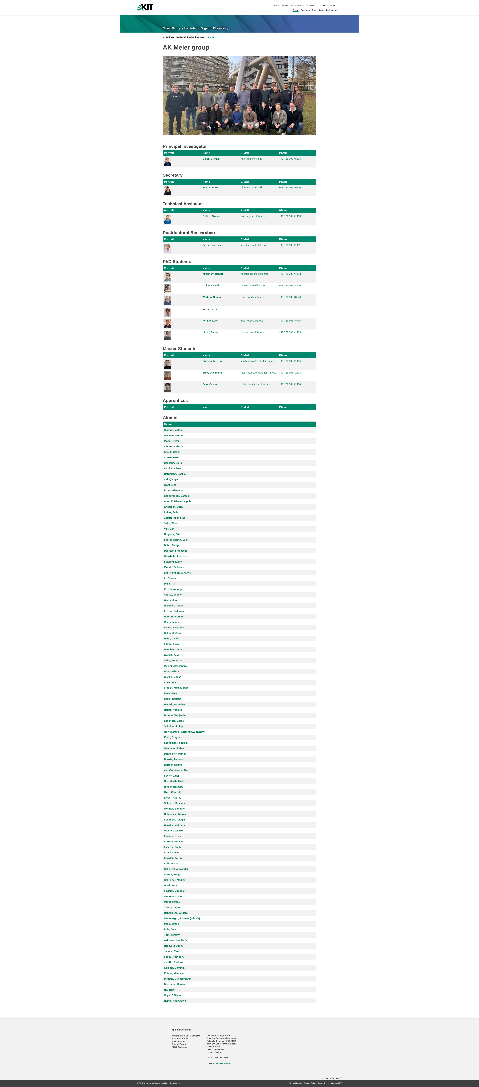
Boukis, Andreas (173, 759)
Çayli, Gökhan (172, 995)
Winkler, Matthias (174, 825)
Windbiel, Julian (173, 649)
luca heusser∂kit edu (252, 320)
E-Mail (245, 153)
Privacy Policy (297, 5)
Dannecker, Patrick (175, 753)
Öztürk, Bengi (172, 874)
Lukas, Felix (171, 512)
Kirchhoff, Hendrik (213, 273)
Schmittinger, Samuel (177, 495)
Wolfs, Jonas (172, 600)
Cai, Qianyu (171, 479)
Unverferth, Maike (174, 781)
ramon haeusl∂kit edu (252, 332)
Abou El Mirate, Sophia (177, 501)
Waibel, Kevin (172, 655)
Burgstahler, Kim (212, 361)
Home (277, 5)
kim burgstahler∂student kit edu (258, 361)
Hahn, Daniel (171, 638)
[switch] (341, 5)
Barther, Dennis (173, 764)
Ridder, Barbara (173, 786)
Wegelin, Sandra (173, 435)
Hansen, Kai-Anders (176, 913)
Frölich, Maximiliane (176, 688)
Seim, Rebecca (173, 660)
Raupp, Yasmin (173, 709)
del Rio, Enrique (173, 962)
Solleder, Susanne (174, 803)
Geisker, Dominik (174, 967)
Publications (318, 10)
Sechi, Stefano (172, 699)
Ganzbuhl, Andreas (175, 556)
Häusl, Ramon (210, 332)
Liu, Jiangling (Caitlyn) (177, 572)
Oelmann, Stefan (174, 748)
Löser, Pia (170, 682)
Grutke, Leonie (173, 594)
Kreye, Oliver (172, 852)
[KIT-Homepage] (145, 7)
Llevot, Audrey (172, 797)
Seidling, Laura (173, 561)
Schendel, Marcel (174, 720)
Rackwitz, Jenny (173, 945)
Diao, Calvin (209, 384)
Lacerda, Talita (172, 847)
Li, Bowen (170, 578)
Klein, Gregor (172, 737)
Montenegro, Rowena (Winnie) (182, 918)
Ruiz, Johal (170, 929)
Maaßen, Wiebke (173, 830)
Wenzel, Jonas (172, 677)
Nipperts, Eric (172, 534)
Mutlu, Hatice (172, 902)
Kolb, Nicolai (171, 863)
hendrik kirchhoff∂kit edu (254, 273)
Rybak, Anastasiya (175, 1000)
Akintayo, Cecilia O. (176, 940)
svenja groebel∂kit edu (253, 216)
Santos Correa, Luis (176, 539)
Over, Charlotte (173, 792)
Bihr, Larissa (171, 671)
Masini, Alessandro (175, 666)
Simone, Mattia (173, 430)
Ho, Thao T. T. (172, 989)
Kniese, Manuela (174, 973)
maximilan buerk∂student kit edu (258, 372)
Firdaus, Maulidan (174, 891)
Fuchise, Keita (172, 836)
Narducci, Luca (211, 309)
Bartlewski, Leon (212, 245)
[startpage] (341, 10)
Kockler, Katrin (173, 858)
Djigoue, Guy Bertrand (177, 978)
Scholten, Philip (173, 726)
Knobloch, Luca (173, 506)
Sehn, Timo (171, 523)
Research (305, 10)
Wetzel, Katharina (174, 704)
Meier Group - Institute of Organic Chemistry (195, 28)
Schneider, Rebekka (175, 742)
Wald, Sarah (171, 885)
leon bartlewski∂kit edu (253, 245)
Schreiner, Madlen (174, 880)
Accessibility (311, 5)
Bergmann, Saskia (175, 474)
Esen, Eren (170, 693)
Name (206, 153)
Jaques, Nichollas (174, 517)
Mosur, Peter (171, 441)
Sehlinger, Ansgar (174, 819)
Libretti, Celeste (173, 446)
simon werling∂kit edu (252, 297)
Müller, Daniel (210, 285)
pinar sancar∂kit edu (252, 187)
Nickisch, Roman (174, 605)
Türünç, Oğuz (172, 907)
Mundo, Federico (174, 567)
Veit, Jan (169, 528)
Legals (285, 5)
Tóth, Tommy (172, 934)
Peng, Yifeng (171, 924)
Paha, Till (169, 583)
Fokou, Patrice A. (174, 956)
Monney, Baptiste (174, 808)
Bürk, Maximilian (212, 372)
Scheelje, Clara (173, 463)
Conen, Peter (171, 457)
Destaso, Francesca (175, 550)
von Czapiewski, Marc (177, 770)
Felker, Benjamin (174, 627)
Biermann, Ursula (174, 984)
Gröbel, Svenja (211, 216)
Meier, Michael (211, 158)
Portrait (169, 153)
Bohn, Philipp (172, 545)
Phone (283, 153)
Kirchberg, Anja (173, 589)
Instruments (332, 10)
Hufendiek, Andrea (175, 814)
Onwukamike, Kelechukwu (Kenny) (184, 731)
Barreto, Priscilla (174, 841)
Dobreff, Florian (173, 616)
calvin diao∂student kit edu (255, 384)
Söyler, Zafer (171, 775)
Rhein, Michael (173, 622)
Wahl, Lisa (170, 485)
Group (296, 10)
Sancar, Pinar (210, 187)
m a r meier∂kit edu (251, 158)
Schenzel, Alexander (176, 869)
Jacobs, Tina (171, 951)
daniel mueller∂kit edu (253, 285)
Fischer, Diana (172, 468)
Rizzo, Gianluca (173, 490)
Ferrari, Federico (174, 611)
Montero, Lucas (173, 896)
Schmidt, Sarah (173, 633)
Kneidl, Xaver (172, 452)
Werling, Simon (211, 297)
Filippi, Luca (171, 644)
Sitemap (324, 5)
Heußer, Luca (210, 320)
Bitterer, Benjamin (175, 715)
